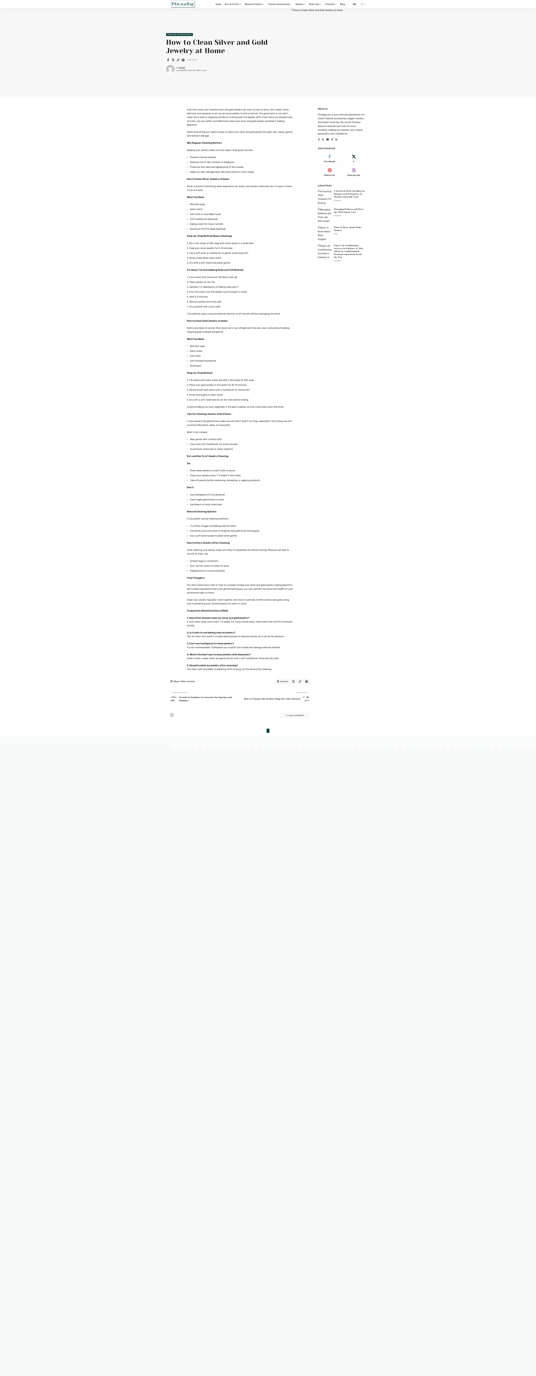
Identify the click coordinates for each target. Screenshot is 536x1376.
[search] (349, 4)
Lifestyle (337, 200)
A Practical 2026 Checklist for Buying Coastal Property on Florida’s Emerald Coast (349, 194)
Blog (335, 234)
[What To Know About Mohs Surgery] (325, 233)
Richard (182, 67)
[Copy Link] (178, 60)
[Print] (183, 60)
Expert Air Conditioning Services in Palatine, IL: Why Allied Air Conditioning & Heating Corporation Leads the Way (348, 251)
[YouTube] (327, 140)
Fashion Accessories (179, 34)
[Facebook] (319, 140)
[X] (323, 140)
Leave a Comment (296, 715)
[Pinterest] (329, 172)
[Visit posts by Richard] (170, 69)
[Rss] (336, 140)
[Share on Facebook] (168, 60)
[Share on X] (173, 60)
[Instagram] (332, 140)
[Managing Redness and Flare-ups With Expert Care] (325, 215)
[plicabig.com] (182, 4)
